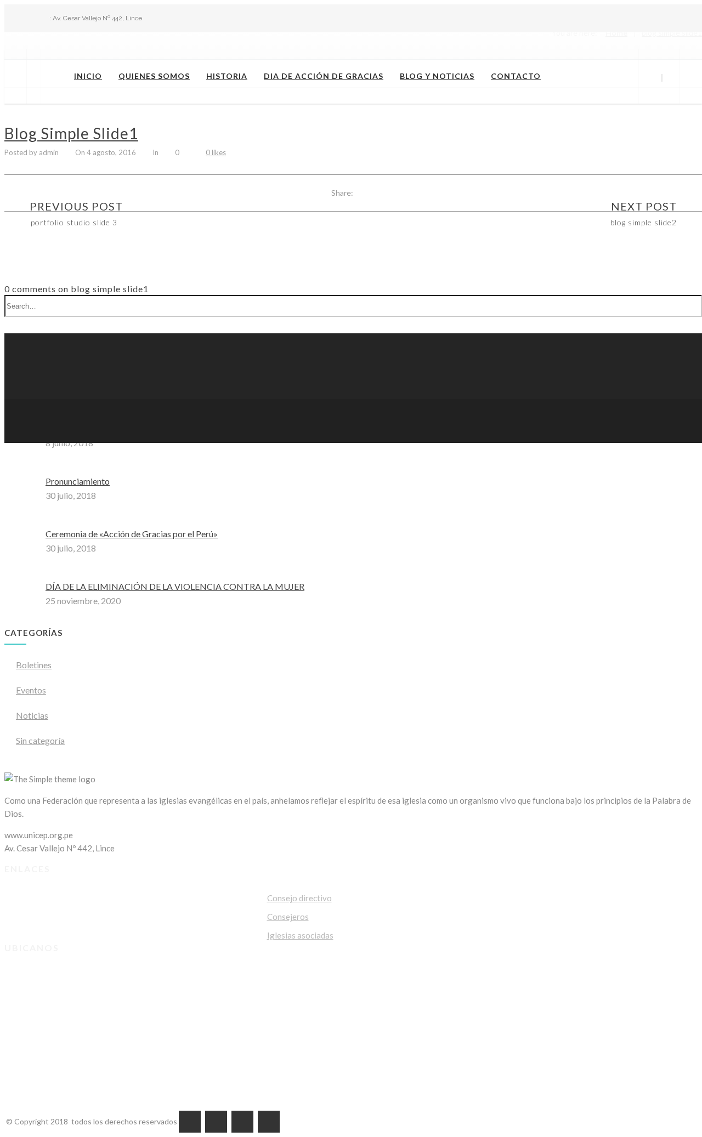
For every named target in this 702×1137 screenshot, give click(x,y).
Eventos (31, 690)
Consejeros (288, 917)
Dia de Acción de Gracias (323, 76)
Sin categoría (40, 740)
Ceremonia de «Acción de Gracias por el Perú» (132, 533)
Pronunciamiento (78, 481)
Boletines (34, 665)
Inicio (88, 76)
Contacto (516, 76)
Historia (226, 76)
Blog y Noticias (437, 76)
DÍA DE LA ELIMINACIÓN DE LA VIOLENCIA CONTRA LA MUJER (175, 586)
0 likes (216, 152)
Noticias (32, 715)
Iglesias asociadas (300, 935)
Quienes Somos (154, 76)
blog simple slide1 (71, 133)
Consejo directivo (299, 898)
